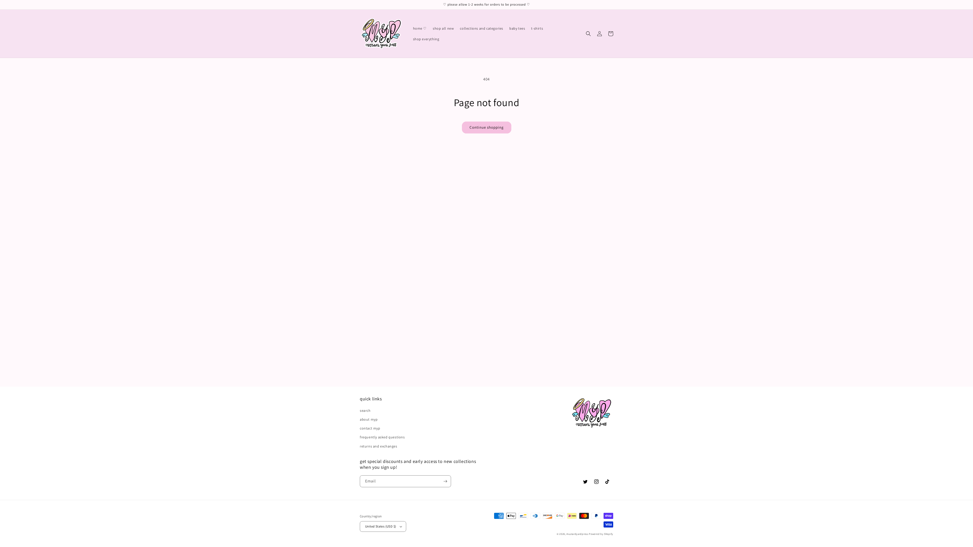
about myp (369, 419)
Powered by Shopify (601, 534)
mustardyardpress (577, 534)
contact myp (370, 428)
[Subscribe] (445, 481)
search (365, 410)
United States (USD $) (380, 526)
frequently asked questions (382, 437)
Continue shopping (487, 127)
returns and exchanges (378, 446)
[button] (588, 33)
